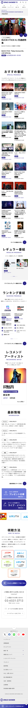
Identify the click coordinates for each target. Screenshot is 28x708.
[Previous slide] (21, 35)
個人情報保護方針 (8, 677)
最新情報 (6, 666)
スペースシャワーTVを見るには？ (15, 706)
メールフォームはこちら (14, 613)
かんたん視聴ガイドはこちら (16, 583)
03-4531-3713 (14, 600)
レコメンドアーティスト (10, 658)
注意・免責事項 (7, 681)
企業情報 (6, 684)
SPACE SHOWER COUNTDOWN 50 (14, 12)
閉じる (26, 704)
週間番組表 (4, 7)
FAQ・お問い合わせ (8, 673)
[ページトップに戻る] (14, 628)
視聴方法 (24, 7)
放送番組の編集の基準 (9, 688)
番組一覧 (17, 7)
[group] (12, 26)
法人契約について (8, 669)
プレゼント (6, 662)
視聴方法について (8, 654)
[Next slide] (25, 35)
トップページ (7, 639)
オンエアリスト (11, 7)
